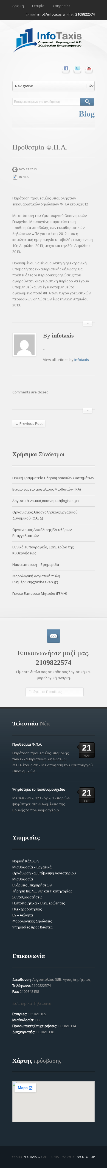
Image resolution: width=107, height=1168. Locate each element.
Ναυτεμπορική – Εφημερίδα (35, 564)
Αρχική (18, 5)
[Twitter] (77, 68)
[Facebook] (66, 68)
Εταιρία (38, 5)
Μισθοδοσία (22, 879)
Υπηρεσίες (61, 5)
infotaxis (81, 359)
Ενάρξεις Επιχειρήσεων (32, 885)
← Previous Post (29, 423)
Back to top (86, 1157)
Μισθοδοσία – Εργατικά (32, 867)
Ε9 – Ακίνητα (22, 915)
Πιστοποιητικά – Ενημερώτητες (38, 903)
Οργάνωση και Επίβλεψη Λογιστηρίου (44, 873)
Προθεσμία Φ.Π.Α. (27, 744)
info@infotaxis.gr (51, 14)
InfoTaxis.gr (32, 1157)
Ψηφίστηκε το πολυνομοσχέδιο (38, 789)
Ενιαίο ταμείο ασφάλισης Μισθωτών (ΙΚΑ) (46, 489)
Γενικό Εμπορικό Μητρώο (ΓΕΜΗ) (39, 593)
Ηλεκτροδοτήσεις (27, 909)
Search (87, 102)
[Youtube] (89, 68)
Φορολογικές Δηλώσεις (32, 921)
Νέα (26, 176)
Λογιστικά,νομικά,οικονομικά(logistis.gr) (45, 500)
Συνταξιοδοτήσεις (27, 897)
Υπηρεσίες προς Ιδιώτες (32, 927)
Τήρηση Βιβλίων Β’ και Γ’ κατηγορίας (42, 891)
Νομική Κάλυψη (25, 861)
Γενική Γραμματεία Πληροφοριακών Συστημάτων (53, 477)
